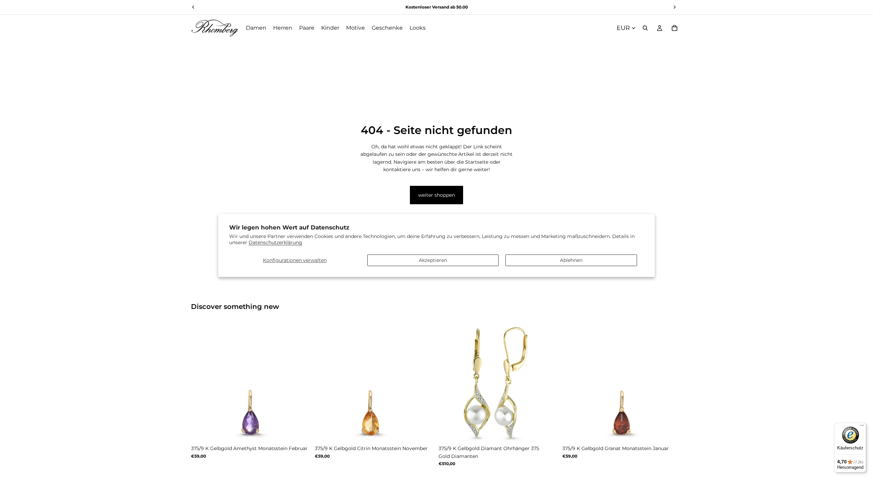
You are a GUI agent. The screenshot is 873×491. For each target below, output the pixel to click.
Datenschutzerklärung (275, 243)
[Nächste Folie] (300, 382)
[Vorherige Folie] (201, 382)
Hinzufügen (553, 431)
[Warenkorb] (674, 27)
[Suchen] (645, 27)
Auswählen (429, 431)
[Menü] (862, 427)
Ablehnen (571, 260)
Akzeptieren (433, 260)
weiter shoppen (436, 195)
